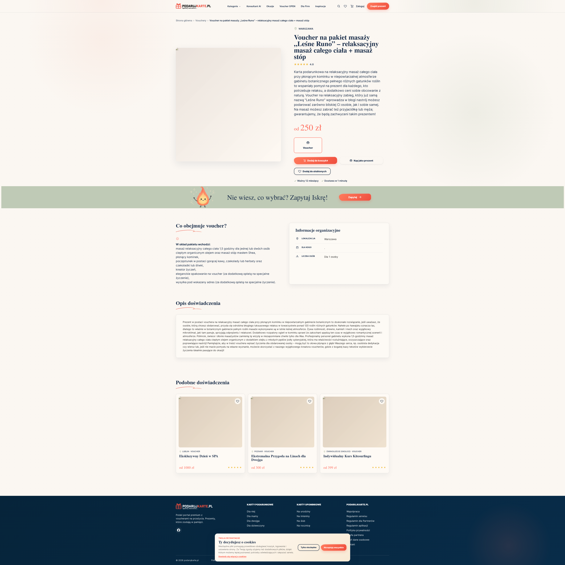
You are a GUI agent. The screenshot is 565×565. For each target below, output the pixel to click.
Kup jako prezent (363, 160)
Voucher (308, 147)
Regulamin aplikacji (357, 525)
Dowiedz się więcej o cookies (232, 556)
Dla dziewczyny (256, 525)
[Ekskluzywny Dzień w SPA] (210, 422)
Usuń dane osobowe (358, 539)
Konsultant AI (254, 6)
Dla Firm (305, 6)
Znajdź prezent (378, 6)
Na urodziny (303, 511)
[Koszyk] (352, 6)
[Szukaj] (338, 6)
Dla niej (251, 511)
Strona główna (184, 20)
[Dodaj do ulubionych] (238, 401)
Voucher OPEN (287, 6)
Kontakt (351, 544)
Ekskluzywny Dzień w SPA (198, 455)
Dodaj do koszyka (317, 160)
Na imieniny (303, 516)
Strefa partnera (355, 535)
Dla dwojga (253, 520)
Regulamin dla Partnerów (360, 520)
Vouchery (200, 20)
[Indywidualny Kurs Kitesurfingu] (354, 422)
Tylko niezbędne (308, 547)
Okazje (270, 6)
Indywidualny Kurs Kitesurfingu (347, 455)
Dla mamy (252, 516)
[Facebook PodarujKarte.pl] (178, 530)
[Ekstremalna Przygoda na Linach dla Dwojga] (282, 422)
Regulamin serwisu (357, 516)
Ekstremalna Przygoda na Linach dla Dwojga (278, 457)
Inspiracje (320, 6)
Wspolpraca (353, 511)
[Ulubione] (345, 6)
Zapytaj (352, 197)
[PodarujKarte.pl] (193, 6)
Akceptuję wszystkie (334, 547)
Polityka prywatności (358, 530)
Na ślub (301, 520)
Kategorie (232, 6)
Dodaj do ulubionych (314, 171)
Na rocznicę (303, 525)
